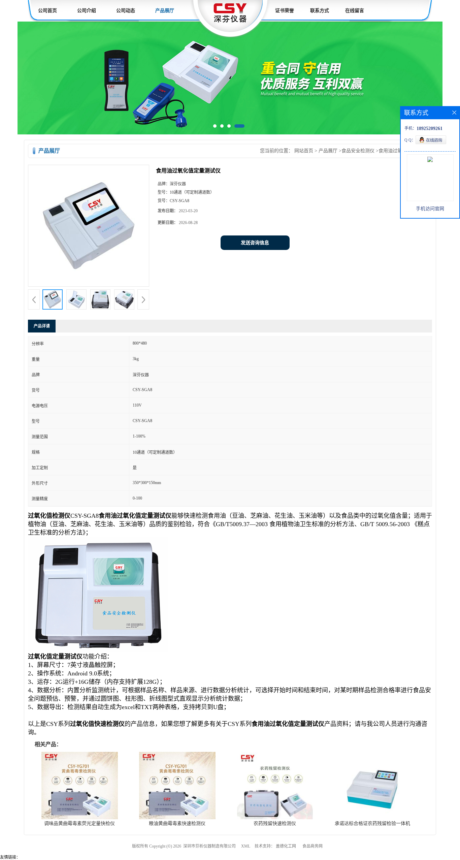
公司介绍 (86, 10)
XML (245, 847)
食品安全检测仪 (357, 152)
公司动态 (125, 10)
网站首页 (303, 152)
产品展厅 (164, 10)
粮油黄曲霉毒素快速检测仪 (177, 824)
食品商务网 (312, 847)
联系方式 (319, 10)
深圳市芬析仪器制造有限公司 (209, 847)
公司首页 (47, 10)
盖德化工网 (286, 847)
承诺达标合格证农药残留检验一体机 (372, 824)
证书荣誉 (284, 10)
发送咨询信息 (255, 244)
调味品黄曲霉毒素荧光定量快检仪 (79, 824)
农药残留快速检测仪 (275, 824)
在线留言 (354, 10)
